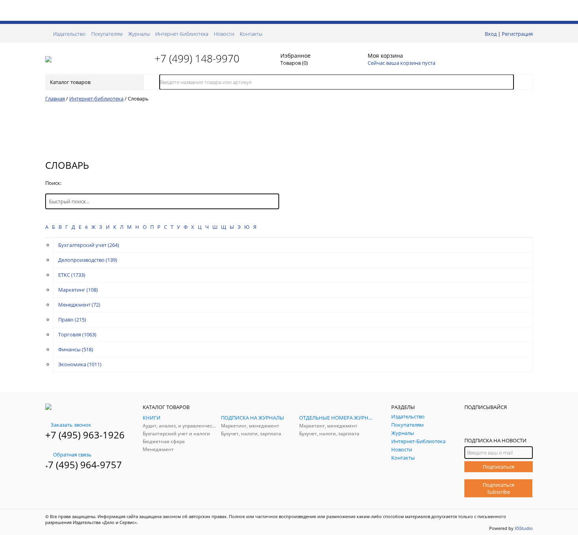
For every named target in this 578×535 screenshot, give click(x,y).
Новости (224, 33)
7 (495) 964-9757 (85, 464)
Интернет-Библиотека (181, 33)
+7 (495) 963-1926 (85, 434)
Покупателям (107, 33)
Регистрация (517, 33)
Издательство (69, 33)
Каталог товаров (70, 82)
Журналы (139, 33)
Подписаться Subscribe (498, 488)
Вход (491, 33)
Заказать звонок (71, 424)
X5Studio (524, 528)
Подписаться (498, 466)
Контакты (251, 33)
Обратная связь (72, 454)
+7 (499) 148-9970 (197, 58)
